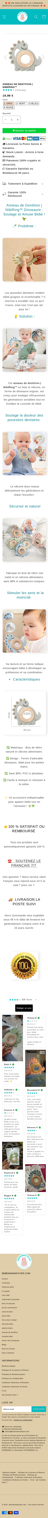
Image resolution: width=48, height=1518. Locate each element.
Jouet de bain (7, 1312)
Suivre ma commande (13, 1427)
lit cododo (6, 1291)
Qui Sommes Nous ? (10, 1395)
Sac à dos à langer (9, 1320)
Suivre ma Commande (10, 1340)
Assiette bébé (7, 1336)
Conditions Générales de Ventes (15, 1387)
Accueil (5, 1279)
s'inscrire (39, 1409)
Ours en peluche (8, 1303)
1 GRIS (8, 103)
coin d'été (6, 1295)
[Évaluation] (36, 999)
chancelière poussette (10, 1299)
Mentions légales (8, 1366)
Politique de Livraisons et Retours (15, 1370)
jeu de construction (9, 1308)
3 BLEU (33, 103)
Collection (6, 1283)
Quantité (7, 113)
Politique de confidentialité (12, 1378)
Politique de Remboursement (13, 1374)
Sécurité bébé (7, 1324)
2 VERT (21, 103)
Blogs (4, 1345)
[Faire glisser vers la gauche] (5, 57)
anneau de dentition (10, 1332)
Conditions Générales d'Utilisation (15, 1383)
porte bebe (6, 1316)
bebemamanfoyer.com (17, 1505)
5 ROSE (9, 107)
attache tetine (7, 1328)
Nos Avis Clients (8, 1349)
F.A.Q (4, 1391)
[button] (4, 16)
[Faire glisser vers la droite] (43, 57)
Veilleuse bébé (8, 1287)
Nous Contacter (8, 1353)
